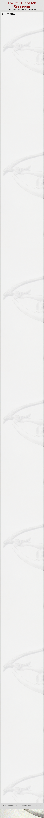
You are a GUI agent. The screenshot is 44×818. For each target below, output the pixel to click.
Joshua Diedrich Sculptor (22, 4)
